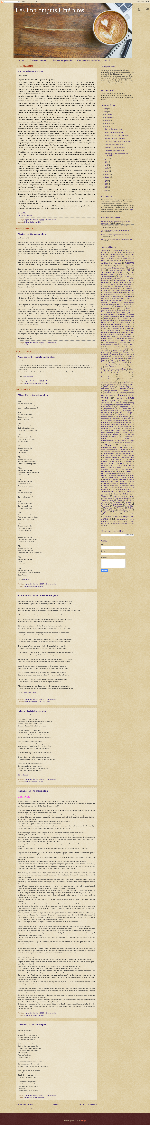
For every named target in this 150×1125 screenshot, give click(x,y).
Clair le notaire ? (118, 307)
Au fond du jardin (107, 276)
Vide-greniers (120, 519)
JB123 (118, 363)
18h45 (127, 250)
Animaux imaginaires (124, 266)
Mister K (26, 579)
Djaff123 (113, 322)
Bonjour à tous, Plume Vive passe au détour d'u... (117, 239)
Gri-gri (125, 349)
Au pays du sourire (122, 276)
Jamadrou (103, 363)
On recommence (115, 467)
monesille (118, 453)
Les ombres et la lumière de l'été (116, 420)
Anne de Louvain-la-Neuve (116, 268)
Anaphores (117, 263)
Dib (117, 320)
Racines (131, 481)
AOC (128, 270)
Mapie (132, 441)
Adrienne (111, 258)
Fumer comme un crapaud (110, 345)
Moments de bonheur (127, 451)
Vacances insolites (111, 516)
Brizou (109, 286)
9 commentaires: (51, 1095)
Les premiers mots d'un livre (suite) (114, 424)
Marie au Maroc (108, 442)
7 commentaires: (51, 699)
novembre (108, 117)
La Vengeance (124, 379)
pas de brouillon (106, 471)
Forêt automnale (110, 342)
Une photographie (128, 514)
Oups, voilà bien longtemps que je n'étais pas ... (116, 235)
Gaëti (124, 344)
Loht (130, 430)
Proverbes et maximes (111, 479)
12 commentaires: (51, 584)
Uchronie (104, 504)
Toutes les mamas (107, 500)
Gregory (118, 349)
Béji (130, 282)
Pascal (117, 471)
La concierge (123, 381)
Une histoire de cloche (124, 510)
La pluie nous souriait (127, 391)
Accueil (21, 60)
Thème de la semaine (39, 60)
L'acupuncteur (105, 373)
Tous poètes (108, 498)
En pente (131, 328)
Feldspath (130, 338)
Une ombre (131, 512)
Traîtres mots (121, 500)
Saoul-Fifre (124, 485)
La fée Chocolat (109, 387)
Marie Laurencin (129, 442)
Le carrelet (125, 401)
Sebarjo (40, 782)
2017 (105, 181)
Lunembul (115, 434)
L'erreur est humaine (108, 377)
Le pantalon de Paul (110, 408)
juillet (107, 159)
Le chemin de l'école (119, 403)
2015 (105, 187)
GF (112, 347)
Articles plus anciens (88, 1104)
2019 (105, 109)
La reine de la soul (110, 392)
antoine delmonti (116, 270)
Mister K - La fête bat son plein (33, 395)
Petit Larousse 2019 (108, 473)
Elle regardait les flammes (121, 326)
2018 (105, 112)
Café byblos (105, 298)
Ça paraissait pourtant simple (113, 292)
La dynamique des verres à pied (115, 385)
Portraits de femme (128, 477)
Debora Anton (117, 318)
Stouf (120, 491)
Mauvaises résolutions (108, 447)
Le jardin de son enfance (123, 405)
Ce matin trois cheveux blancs (112, 300)
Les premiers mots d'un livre (122, 422)
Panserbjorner (114, 469)
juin (106, 162)
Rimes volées (123, 483)
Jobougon (125, 367)
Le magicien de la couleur (126, 407)
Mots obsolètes (129, 455)
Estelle (116, 336)
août (106, 126)
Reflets (106, 483)
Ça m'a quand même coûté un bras (122, 290)
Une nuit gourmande (119, 512)
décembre (108, 114)
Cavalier (128, 298)
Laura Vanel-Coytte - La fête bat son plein (38, 595)
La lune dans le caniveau (126, 389)
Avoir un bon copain (118, 280)
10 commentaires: (51, 220)
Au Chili (128, 275)
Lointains (109, 433)
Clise (114, 309)
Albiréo (119, 260)
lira (119, 428)
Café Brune (128, 296)
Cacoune (123, 294)
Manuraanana (122, 440)
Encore (125, 332)
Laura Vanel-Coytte (29, 693)
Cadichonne (117, 296)
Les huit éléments (122, 417)
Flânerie (103, 340)
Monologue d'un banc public (110, 455)
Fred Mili (123, 342)
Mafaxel (129, 436)
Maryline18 (125, 445)
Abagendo (121, 256)
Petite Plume (121, 473)
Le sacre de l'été (107, 413)
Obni (131, 463)
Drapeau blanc (123, 322)
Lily (114, 428)
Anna (103, 268)
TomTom (131, 496)
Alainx (111, 260)
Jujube (132, 369)
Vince (126, 521)
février (107, 174)
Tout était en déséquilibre (123, 498)
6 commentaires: (51, 779)
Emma (103, 328)
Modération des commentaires (111, 451)
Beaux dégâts (119, 282)
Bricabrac (127, 284)
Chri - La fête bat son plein (30, 71)
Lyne (123, 434)
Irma (128, 354)
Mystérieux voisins (128, 457)
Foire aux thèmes (127, 340)
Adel (102, 258)
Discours (104, 322)
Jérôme (132, 365)
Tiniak (124, 493)
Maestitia (122, 436)
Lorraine (124, 433)
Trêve (130, 500)
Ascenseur (112, 275)
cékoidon (104, 302)
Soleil (114, 489)
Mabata (114, 436)
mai (106, 165)
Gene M (131, 345)
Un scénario (120, 508)
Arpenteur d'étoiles (111, 272)
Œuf (110, 465)
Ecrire (128, 324)
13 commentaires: (51, 381)
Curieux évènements (111, 317)
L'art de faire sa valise (121, 373)
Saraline (131, 485)
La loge (112, 389)
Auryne (125, 278)
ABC (129, 256)
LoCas (103, 430)
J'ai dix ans (118, 357)
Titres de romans (119, 496)
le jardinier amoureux (108, 407)
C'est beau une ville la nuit (122, 286)
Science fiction (109, 487)
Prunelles (123, 479)
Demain (125, 318)
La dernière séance (127, 383)
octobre (107, 120)
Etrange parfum (126, 336)
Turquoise (129, 502)
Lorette (117, 432)
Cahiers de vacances (117, 298)
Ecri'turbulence (116, 324)
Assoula (120, 274)
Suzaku (116, 494)
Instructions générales (63, 60)
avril (106, 168)
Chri (25, 222)
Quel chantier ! (120, 481)
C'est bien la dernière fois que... (111, 288)
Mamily (127, 438)
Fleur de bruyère (114, 340)
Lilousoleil (104, 428)
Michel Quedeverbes (106, 449)
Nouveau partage (107, 463)
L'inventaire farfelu (125, 377)
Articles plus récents (24, 1104)
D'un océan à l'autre (127, 317)
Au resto (117, 278)
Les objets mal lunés (127, 418)
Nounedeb (127, 461)
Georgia (107, 347)
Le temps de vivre (122, 415)
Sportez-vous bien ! (107, 491)
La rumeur (122, 392)
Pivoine (103, 475)
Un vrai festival (109, 510)
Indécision (104, 355)
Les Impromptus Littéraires (50, 10)
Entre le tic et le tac (124, 334)
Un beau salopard (116, 504)
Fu (131, 342)
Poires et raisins (113, 477)
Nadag (107, 459)
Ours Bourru (104, 469)
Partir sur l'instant (126, 469)
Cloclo (122, 309)
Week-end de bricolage (120, 523)
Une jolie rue (105, 512)
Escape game (105, 336)
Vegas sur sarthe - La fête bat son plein (36, 356)
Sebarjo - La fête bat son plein (32, 710)
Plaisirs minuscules (118, 475)
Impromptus (127, 353)
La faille (131, 385)
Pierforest (130, 473)
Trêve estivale (105, 502)
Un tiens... (131, 508)
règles (132, 210)
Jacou (112, 361)
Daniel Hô (107, 318)
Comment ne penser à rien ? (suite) (118, 313)
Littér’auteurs (128, 428)
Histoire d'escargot (119, 351)
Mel (121, 447)
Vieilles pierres (116, 521)
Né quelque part (118, 459)
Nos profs (115, 461)
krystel (130, 371)
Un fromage (105, 506)
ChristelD (126, 304)
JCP (124, 363)
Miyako (132, 449)
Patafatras (128, 471)
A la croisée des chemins (116, 254)
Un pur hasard (108, 508)
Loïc (102, 432)
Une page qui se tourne (111, 514)
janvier (107, 177)
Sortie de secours (125, 489)
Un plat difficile (129, 506)
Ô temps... (121, 463)
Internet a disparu (117, 355)
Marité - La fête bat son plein (32, 234)
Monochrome (127, 453)
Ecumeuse (104, 326)
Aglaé (118, 258)
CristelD (131, 315)
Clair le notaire (107, 306)
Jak (131, 360)
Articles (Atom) (29, 1109)
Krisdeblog (121, 371)
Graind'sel (110, 349)
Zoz (104, 525)
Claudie (129, 306)
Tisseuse (41, 1097)
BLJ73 (119, 284)
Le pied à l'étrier (126, 408)
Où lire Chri (22, 213)
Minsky (116, 449)
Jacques (122, 361)
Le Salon (119, 413)
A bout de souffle (116, 252)
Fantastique (120, 338)
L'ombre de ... (112, 379)
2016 (105, 184)
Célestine (114, 302)
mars (107, 171)
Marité (40, 345)
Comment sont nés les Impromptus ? (93, 60)
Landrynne (120, 398)
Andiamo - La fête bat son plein (33, 790)
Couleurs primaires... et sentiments (113, 315)
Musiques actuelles (111, 457)
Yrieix (133, 523)
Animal (110, 266)
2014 (105, 190)
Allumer (128, 260)
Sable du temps (115, 485)
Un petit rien (117, 506)
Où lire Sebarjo (23, 775)
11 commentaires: (51, 342)
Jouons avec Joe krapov (119, 369)
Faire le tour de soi (107, 338)
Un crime (128, 504)
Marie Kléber (118, 442)
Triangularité (117, 502)
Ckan (132, 304)
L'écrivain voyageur (125, 375)
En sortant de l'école (111, 330)
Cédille (129, 300)
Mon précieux (108, 453)
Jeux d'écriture (110, 367)
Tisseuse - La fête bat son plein (32, 1024)
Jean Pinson (123, 365)
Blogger (83, 1120)
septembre (108, 123)
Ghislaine (118, 347)
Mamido (116, 438)
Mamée (103, 438)
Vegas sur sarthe (28, 376)
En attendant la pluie (117, 328)
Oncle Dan (128, 467)
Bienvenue (104, 284)
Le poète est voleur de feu (110, 410)
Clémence (105, 309)
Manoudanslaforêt (107, 441)
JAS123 (111, 363)
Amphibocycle (105, 263)
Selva (126, 487)
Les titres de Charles (124, 426)
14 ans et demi (117, 250)
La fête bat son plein (34, 222)
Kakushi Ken (108, 371)
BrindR (103, 286)
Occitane (104, 465)
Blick (111, 284)
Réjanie (114, 483)
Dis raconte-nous (126, 320)
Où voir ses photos (25, 215)
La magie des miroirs (110, 391)
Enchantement (115, 332)
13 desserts (105, 250)
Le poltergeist (127, 410)
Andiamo (27, 1015)
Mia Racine (129, 447)
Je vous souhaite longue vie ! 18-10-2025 (114, 226)
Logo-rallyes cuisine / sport (116, 430)
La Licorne (104, 388)
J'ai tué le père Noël (117, 359)
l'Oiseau (103, 379)
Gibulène (126, 347)
